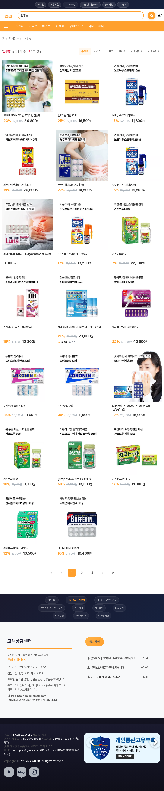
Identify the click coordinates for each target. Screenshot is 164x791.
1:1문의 (123, 4)
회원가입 (54, 4)
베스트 (46, 26)
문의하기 (79, 607)
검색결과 (14, 38)
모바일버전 (103, 615)
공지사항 (109, 4)
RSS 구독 (119, 607)
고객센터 (18, 26)
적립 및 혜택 (96, 26)
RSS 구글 (59, 615)
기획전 (33, 26)
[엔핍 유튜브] (9, 772)
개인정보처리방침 (76, 600)
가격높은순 (154, 51)
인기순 (97, 51)
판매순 (109, 51)
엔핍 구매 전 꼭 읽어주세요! (105, 677)
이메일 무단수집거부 (107, 600)
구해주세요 (76, 26)
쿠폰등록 (70, 4)
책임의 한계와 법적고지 (51, 607)
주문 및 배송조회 (90, 4)
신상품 (60, 26)
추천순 (84, 51)
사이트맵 (99, 607)
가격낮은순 (137, 51)
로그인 (41, 4)
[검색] (151, 15)
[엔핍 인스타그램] (34, 772)
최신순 (122, 51)
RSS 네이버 (81, 615)
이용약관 (52, 600)
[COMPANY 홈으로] (8, 15)
